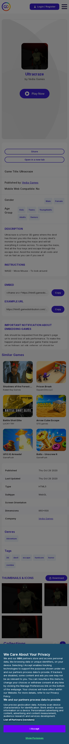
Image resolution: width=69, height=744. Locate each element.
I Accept (34, 728)
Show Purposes (34, 738)
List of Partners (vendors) (19, 719)
